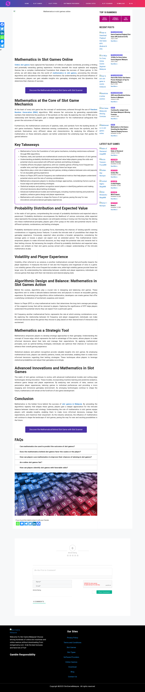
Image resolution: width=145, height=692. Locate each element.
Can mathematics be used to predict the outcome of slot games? (47, 446)
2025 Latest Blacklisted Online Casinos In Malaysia (120, 96)
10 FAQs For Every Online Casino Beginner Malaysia (119, 58)
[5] (43, 593)
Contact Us (72, 677)
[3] (38, 593)
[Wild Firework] (104, 195)
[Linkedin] (2, 33)
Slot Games (37, 3)
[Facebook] (2, 24)
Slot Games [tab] (126, 18)
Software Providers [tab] (115, 18)
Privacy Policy (72, 638)
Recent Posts (106, 27)
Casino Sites (91, 3)
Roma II (113, 205)
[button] (56, 446)
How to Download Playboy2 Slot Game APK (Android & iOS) (120, 36)
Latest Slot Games (109, 144)
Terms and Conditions (72, 642)
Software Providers (71, 3)
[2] (36, 593)
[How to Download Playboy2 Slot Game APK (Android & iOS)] (104, 40)
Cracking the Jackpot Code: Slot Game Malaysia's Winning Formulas (120, 112)
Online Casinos (71, 662)
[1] (33, 593)
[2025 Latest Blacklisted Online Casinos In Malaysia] (104, 97)
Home (27, 3)
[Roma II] (104, 206)
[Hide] (1, 50)
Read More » (114, 41)
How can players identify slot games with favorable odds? (44, 468)
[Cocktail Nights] (104, 184)
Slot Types (53, 3)
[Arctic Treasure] (104, 162)
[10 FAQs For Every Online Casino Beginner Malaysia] (104, 62)
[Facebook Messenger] (2, 41)
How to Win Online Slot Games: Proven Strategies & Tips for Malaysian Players (121, 80)
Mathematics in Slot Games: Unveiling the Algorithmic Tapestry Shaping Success (120, 129)
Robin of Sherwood (117, 151)
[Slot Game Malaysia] (8, 3)
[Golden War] (104, 173)
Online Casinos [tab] (104, 18)
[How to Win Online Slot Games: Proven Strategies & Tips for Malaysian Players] (104, 81)
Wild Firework (115, 194)
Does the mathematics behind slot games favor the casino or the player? (50, 452)
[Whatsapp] (2, 37)
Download (121, 3)
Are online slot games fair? (31, 462)
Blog (131, 3)
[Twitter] (2, 29)
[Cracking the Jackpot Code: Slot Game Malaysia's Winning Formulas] (104, 113)
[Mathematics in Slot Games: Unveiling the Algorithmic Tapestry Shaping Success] (104, 130)
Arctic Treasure (116, 162)
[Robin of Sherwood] (104, 152)
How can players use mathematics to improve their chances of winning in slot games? (56, 457)
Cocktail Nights (116, 183)
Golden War (114, 173)
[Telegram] (2, 46)
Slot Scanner (107, 3)
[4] (40, 593)
